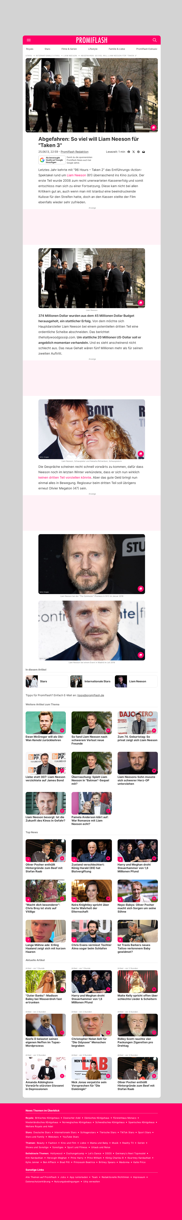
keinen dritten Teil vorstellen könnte (64, 477)
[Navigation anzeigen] (29, 40)
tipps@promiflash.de (90, 695)
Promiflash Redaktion (74, 151)
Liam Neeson (76, 175)
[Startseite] (92, 40)
